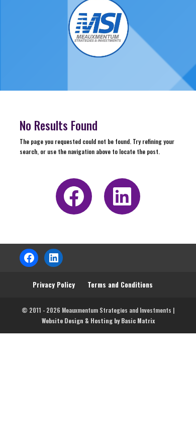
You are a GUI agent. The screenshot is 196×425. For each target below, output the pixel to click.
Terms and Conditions (120, 284)
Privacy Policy (54, 284)
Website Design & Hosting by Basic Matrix (98, 320)
